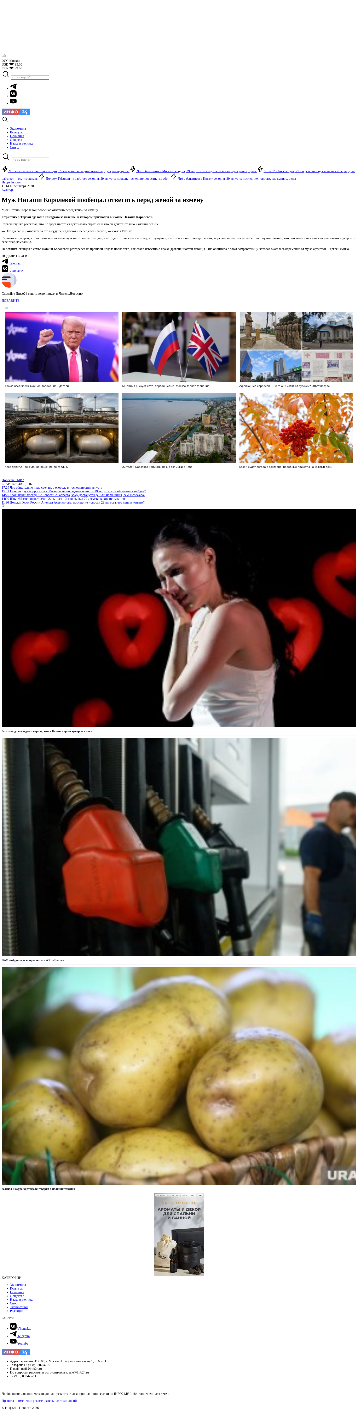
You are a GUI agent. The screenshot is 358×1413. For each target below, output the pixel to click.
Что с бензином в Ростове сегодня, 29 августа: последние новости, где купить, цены (68, 171)
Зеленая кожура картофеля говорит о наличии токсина (38, 1188)
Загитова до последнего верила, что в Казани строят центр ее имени (47, 731)
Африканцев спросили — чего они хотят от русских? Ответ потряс (284, 386)
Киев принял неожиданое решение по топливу (36, 466)
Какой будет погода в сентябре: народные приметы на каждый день (285, 466)
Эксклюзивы (19, 1307)
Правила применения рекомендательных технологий (39, 1400)
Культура (8, 189)
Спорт (14, 1303)
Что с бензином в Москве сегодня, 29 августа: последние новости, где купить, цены (196, 171)
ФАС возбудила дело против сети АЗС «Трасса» (33, 960)
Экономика (18, 1284)
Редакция (16, 1310)
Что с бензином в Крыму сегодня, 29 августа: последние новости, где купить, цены (236, 178)
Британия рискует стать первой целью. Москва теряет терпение (165, 386)
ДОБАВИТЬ (10, 300)
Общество (17, 1296)
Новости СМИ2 (13, 480)
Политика (17, 1292)
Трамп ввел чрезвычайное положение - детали (37, 386)
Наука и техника (21, 1299)
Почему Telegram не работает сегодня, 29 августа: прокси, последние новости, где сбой (107, 178)
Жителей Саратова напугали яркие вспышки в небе (157, 466)
